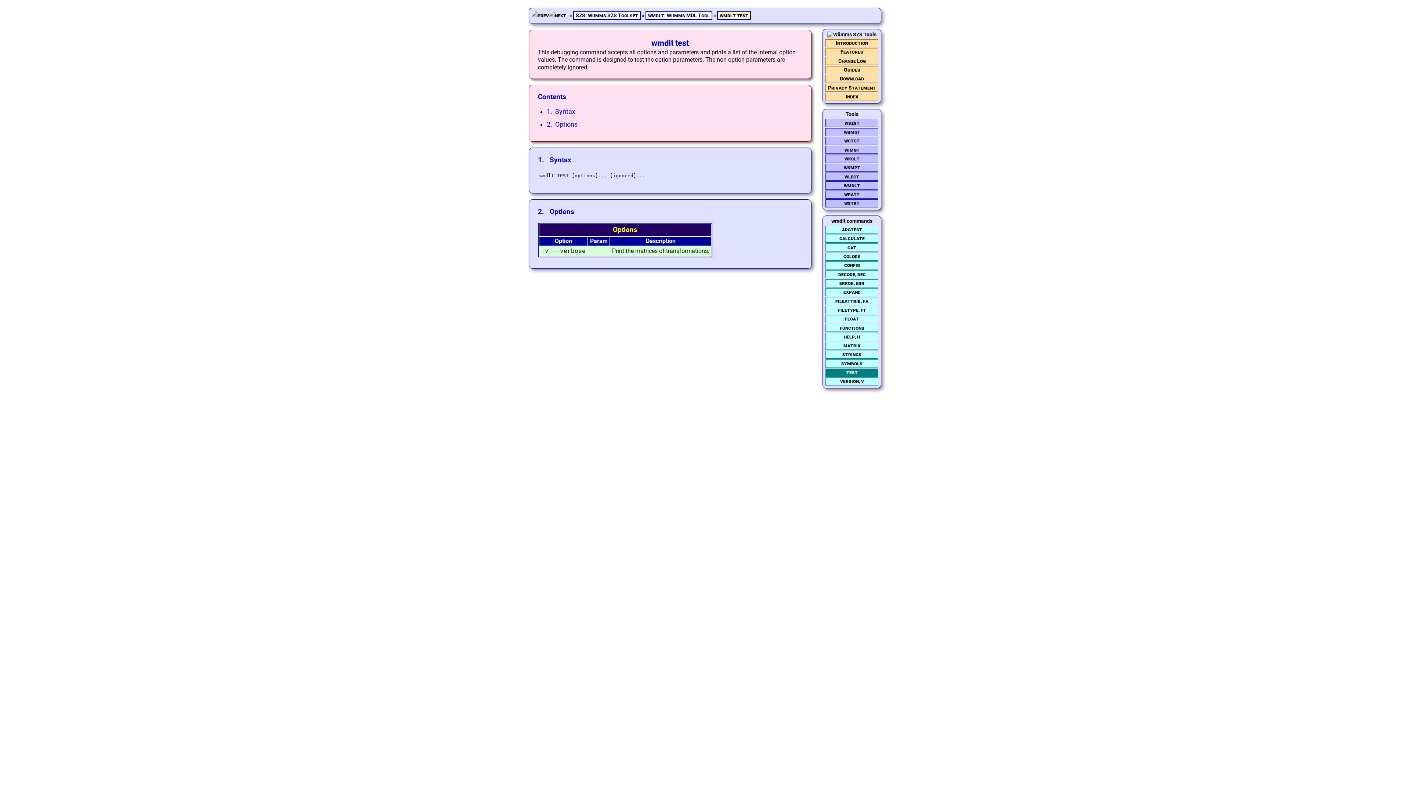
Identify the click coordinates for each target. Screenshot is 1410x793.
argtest (852, 230)
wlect (852, 177)
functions (852, 328)
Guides (852, 70)
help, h (852, 337)
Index (852, 97)
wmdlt (852, 185)
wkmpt (852, 167)
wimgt (852, 150)
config (852, 265)
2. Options (562, 124)
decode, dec (852, 274)
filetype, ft (852, 310)
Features (851, 52)
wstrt (852, 203)
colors (852, 256)
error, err (851, 283)
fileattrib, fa (851, 301)
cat (851, 248)
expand (852, 292)
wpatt (852, 194)
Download (852, 79)
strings (851, 354)
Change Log (852, 61)
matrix (852, 346)
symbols (852, 364)
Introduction (852, 43)
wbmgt (852, 132)
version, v (852, 381)
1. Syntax (561, 111)
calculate (852, 238)
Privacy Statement (852, 88)
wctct (852, 141)
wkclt (852, 159)
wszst (852, 123)
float (852, 319)
